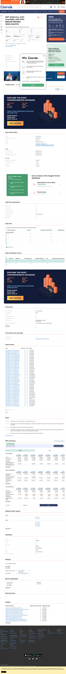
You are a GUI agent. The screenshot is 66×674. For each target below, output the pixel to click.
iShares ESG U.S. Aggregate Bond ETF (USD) (14, 616)
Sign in (58, 6)
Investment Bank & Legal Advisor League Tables (4, 641)
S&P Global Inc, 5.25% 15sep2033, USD (13, 356)
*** (31, 30)
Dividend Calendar (13, 633)
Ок (3, 671)
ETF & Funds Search (32, 642)
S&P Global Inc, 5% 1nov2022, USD (12, 383)
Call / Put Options (13, 642)
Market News (40, 631)
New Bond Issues (13, 640)
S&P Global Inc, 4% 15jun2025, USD (12, 397)
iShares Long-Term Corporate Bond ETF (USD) (14, 612)
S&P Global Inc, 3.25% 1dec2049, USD (12, 388)
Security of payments (51, 633)
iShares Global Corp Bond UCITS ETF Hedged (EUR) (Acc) (16, 619)
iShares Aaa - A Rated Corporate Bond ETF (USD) (14, 613)
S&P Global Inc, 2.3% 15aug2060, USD (12, 385)
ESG (1, 645)
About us (56, 11)
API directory (21, 642)
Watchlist (21, 633)
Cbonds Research (41, 634)
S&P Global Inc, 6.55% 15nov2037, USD (13, 405)
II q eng (38, 518)
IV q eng (38, 525)
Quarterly (20, 450)
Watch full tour (61, 76)
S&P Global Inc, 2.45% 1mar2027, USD (12, 361)
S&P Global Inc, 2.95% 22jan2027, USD (13, 391)
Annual (50, 450)
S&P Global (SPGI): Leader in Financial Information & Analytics (22, 427)
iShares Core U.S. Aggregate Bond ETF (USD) (14, 607)
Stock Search (12, 631)
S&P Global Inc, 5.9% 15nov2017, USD (12, 404)
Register (33, 85)
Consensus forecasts (32, 636)
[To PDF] (38, 17)
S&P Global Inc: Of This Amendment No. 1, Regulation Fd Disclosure (23, 421)
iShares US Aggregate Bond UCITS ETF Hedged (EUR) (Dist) (16, 620)
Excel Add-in (44, 11)
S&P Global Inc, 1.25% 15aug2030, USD (13, 384)
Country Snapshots (32, 633)
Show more (8, 483)
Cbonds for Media (41, 636)
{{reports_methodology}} (60, 440)
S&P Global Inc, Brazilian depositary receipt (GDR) (45, 144)
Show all (6, 412)
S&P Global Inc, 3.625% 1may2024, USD (13, 381)
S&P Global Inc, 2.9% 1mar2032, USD (12, 364)
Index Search (31, 631)
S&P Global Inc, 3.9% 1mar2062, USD (42, 338)
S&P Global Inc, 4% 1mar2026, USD (12, 377)
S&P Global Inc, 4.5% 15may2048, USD (13, 390)
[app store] (28, 655)
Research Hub (40, 633)
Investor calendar (13, 648)
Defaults (11, 638)
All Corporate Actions (13, 637)
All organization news (9, 435)
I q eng (38, 521)
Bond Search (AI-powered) (3, 635)
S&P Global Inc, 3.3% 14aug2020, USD (12, 395)
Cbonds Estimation (4, 638)
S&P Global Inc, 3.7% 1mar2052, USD (12, 365)
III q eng (38, 524)
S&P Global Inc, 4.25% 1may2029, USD (13, 360)
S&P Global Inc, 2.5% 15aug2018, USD (12, 394)
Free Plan (56, 65)
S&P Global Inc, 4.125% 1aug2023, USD (13, 374)
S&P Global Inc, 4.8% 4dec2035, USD (12, 351)
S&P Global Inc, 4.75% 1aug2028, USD (12, 358)
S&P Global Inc (38, 136)
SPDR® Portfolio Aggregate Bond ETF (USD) (14, 617)
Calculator (59, 631)
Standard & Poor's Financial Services (10, 46)
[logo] (6, 7)
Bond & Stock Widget (23, 634)
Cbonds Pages (3, 643)
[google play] (38, 655)
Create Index (31, 634)
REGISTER (63, 6)
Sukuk (2, 647)
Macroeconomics (32, 638)
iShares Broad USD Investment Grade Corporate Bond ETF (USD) (17, 609)
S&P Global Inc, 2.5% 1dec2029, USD (12, 387)
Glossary (39, 638)
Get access (15, 123)
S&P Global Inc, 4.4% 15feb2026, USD (12, 400)
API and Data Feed (22, 640)
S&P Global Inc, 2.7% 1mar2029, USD (12, 363)
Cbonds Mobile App (22, 636)
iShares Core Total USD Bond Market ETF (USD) (14, 610)
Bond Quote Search (4, 636)
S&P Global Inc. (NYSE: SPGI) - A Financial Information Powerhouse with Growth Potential (27, 433)
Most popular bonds (4, 648)
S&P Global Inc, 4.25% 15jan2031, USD (13, 350)
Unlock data (61, 73)
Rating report (20, 571)
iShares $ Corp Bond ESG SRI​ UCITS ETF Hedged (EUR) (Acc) (17, 615)
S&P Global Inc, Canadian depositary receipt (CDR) (45, 145)
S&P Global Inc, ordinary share (41, 143)
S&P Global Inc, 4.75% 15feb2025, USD (13, 375)
